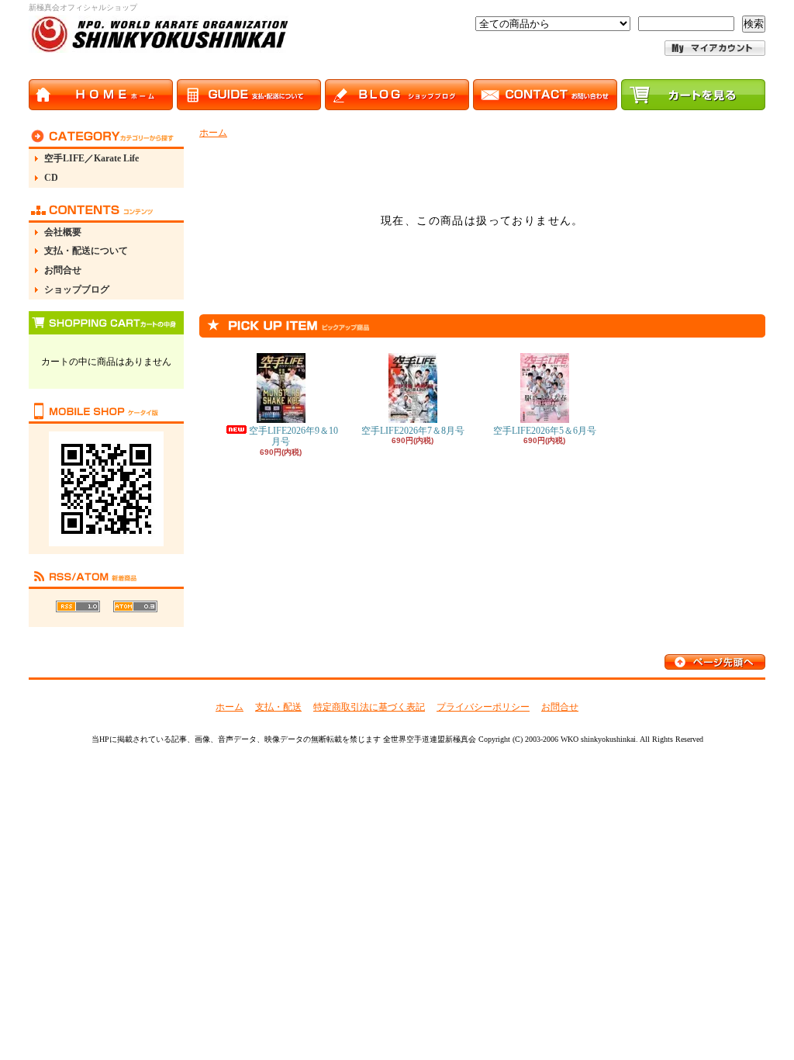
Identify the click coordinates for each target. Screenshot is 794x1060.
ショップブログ (76, 289)
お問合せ (62, 270)
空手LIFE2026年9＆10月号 (293, 436)
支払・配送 (278, 706)
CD (51, 177)
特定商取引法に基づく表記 (369, 706)
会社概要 (62, 232)
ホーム (213, 132)
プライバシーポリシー (483, 706)
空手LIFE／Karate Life (91, 158)
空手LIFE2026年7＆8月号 (412, 430)
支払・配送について (86, 250)
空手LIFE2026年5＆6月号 (544, 430)
